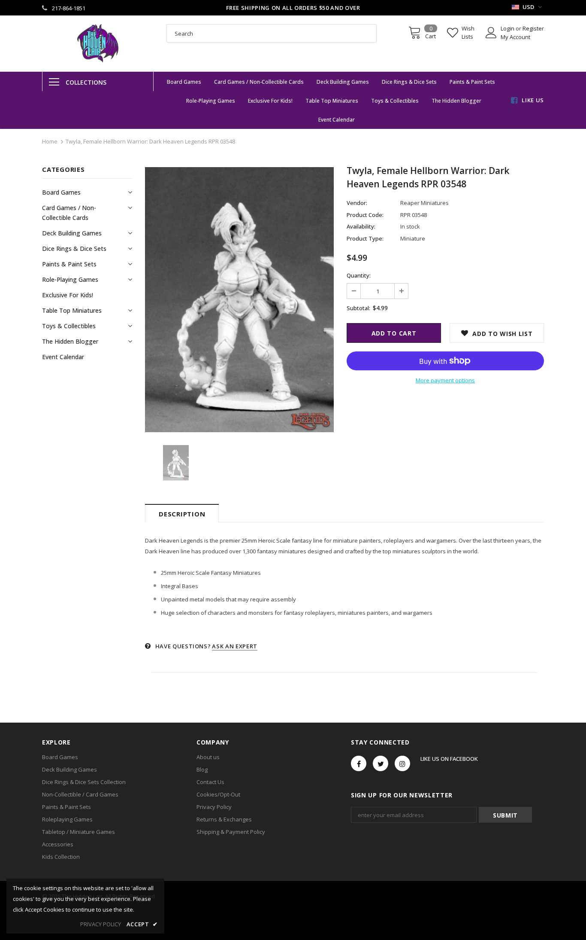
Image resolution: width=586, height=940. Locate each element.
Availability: (361, 226)
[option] (239, 299)
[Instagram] (402, 763)
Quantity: (359, 275)
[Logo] (98, 43)
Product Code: (365, 215)
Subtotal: (358, 308)
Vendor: (357, 203)
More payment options (445, 380)
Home (49, 141)
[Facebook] (358, 763)
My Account (515, 37)
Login (508, 28)
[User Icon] (491, 32)
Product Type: (365, 238)
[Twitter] (380, 763)
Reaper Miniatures (424, 203)
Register (533, 28)
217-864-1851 (68, 8)
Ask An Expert (234, 646)
